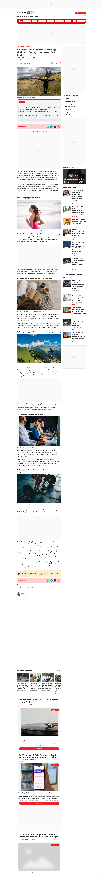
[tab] (22, 102)
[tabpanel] (39, 114)
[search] (73, 13)
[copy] (58, 126)
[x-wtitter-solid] (55, 126)
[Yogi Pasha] (19, 594)
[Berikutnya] (61, 668)
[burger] (85, 15)
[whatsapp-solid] (48, 126)
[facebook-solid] (51, 126)
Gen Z (30, 175)
